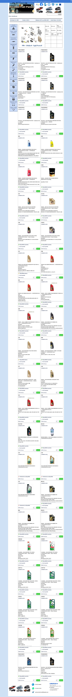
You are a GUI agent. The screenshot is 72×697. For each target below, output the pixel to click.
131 (19, 193)
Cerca (60, 14)
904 (19, 165)
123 (19, 452)
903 (19, 136)
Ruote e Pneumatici (13, 79)
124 (42, 452)
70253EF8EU (44, 107)
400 (42, 337)
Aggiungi (38, 104)
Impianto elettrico (13, 56)
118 (42, 366)
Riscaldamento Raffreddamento (13, 73)
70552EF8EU (21, 78)
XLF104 (20, 424)
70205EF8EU (21, 107)
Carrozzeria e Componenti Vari (13, 38)
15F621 (20, 596)
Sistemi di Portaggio (13, 90)
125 (19, 481)
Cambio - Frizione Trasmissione (13, 32)
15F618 (43, 625)
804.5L (42, 510)
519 (42, 395)
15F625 (43, 596)
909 (42, 136)
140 (19, 222)
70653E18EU (21, 654)
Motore (13, 68)
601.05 (42, 424)
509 (19, 308)
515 (19, 395)
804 (19, 510)
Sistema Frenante (13, 85)
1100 (42, 165)
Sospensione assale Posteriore (13, 102)
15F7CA (20, 567)
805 (42, 308)
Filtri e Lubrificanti (13, 51)
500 (42, 251)
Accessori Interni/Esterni (13, 25)
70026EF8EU (44, 50)
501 (19, 280)
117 (19, 366)
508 (42, 280)
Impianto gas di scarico (13, 63)
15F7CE (43, 567)
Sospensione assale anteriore (13, 97)
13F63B (20, 625)
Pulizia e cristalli (13, 107)
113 (19, 251)
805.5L (42, 481)
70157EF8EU (44, 78)
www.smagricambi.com (53, 689)
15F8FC (43, 539)
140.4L (42, 222)
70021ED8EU (21, 50)
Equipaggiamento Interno (13, 45)
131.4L (42, 193)
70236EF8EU (44, 654)
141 (19, 337)
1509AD (20, 539)
